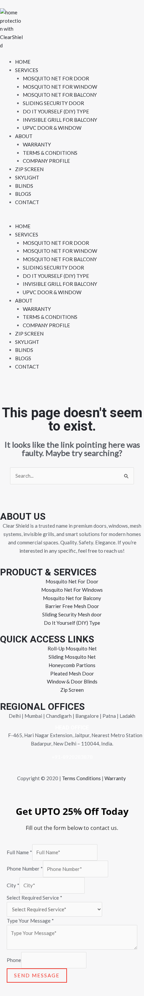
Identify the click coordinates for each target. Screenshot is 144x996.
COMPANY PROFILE (46, 161)
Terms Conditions (81, 778)
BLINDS (24, 186)
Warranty (115, 778)
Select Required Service (34, 898)
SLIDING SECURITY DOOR (53, 103)
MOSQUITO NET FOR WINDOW (60, 87)
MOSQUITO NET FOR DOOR (56, 78)
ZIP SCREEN (29, 169)
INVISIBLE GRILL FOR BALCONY (60, 120)
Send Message (37, 975)
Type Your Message (30, 921)
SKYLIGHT (27, 177)
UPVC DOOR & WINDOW (52, 128)
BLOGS (23, 194)
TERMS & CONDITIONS (50, 153)
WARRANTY (37, 144)
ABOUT (23, 136)
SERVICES (26, 70)
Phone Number (25, 869)
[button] (72, 218)
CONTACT (27, 202)
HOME (22, 62)
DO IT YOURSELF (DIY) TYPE (56, 111)
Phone (14, 960)
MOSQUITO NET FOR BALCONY (60, 95)
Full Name (19, 852)
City (13, 885)
